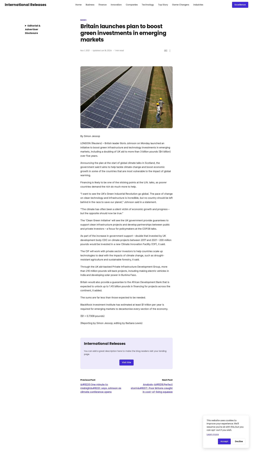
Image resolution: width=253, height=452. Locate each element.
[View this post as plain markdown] (166, 50)
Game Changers (180, 4)
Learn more (213, 434)
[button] (170, 50)
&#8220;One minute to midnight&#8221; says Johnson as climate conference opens (100, 388)
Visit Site (126, 362)
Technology (148, 4)
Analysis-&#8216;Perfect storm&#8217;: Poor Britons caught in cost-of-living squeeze (152, 388)
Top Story (163, 4)
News (83, 20)
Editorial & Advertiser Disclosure (32, 29)
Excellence (240, 4)
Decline (239, 441)
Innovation (116, 4)
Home (78, 4)
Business (90, 4)
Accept (224, 441)
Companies (132, 4)
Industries (198, 4)
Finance (103, 4)
